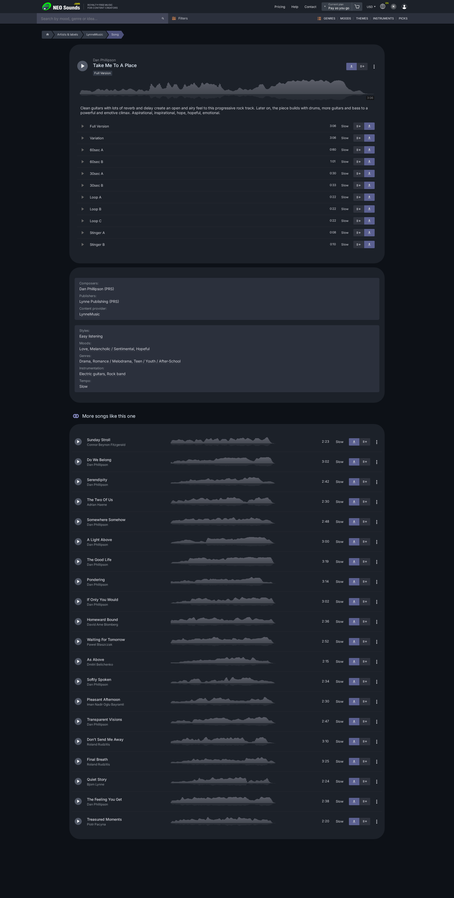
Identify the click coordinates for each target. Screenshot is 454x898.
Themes (362, 18)
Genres (329, 18)
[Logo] (61, 7)
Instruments (383, 18)
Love (83, 348)
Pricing (280, 7)
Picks (403, 18)
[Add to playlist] (358, 126)
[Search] (163, 18)
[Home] (46, 35)
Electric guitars (92, 373)
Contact (310, 7)
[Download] (369, 126)
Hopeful (142, 348)
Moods (345, 18)
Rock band (116, 373)
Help (294, 7)
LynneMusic (89, 314)
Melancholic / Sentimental (112, 348)
